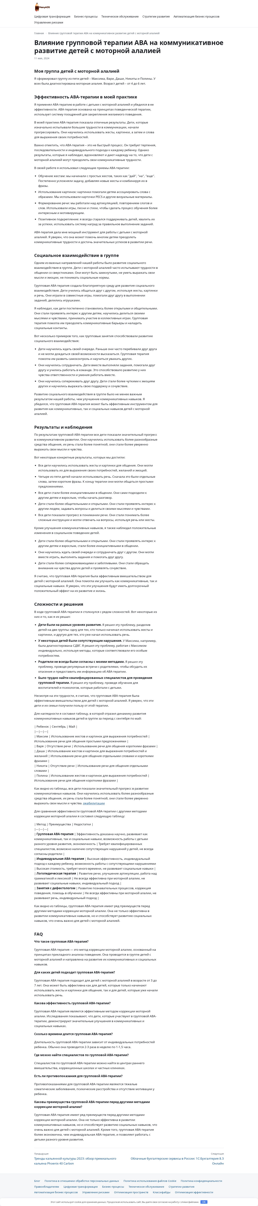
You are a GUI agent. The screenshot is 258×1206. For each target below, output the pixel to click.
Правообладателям (46, 1186)
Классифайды (161, 1192)
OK (204, 1202)
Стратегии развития (156, 16)
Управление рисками (48, 22)
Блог (37, 1181)
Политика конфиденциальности (201, 1181)
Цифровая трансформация (52, 16)
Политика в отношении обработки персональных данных (82, 1181)
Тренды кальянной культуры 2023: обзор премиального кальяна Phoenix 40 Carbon (75, 1158)
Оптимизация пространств (131, 1192)
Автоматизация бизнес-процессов (196, 16)
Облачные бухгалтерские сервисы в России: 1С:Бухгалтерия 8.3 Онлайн (177, 1158)
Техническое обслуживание (120, 16)
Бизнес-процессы (86, 16)
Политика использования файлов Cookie (150, 1181)
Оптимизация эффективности (194, 1192)
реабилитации (94, 803)
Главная (39, 33)
